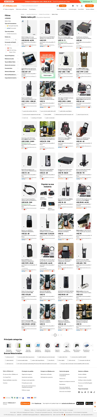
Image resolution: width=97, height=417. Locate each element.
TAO (60, 410)
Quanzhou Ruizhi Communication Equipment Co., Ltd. (66, 206)
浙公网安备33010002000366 (73, 414)
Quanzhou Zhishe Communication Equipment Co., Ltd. (29, 105)
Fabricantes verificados (46, 374)
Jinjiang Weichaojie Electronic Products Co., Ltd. (66, 105)
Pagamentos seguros (27, 374)
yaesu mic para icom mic (83, 114)
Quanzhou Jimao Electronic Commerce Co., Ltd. (29, 147)
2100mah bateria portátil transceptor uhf (64, 114)
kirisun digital (61, 360)
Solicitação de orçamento (47, 377)
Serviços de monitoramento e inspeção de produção (29, 386)
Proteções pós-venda (27, 383)
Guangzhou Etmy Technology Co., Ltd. (66, 146)
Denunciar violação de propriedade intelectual (64, 388)
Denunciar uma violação (65, 391)
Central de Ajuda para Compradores (64, 375)
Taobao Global (54, 410)
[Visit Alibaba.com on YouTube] (91, 392)
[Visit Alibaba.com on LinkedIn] (82, 392)
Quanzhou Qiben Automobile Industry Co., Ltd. (84, 76)
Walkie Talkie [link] (55, 14)
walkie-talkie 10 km (63, 357)
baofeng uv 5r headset (37, 117)
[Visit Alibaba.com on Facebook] (79, 392)
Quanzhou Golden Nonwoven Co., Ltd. (84, 146)
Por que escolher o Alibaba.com (10, 374)
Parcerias (80, 385)
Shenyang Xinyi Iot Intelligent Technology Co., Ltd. (29, 76)
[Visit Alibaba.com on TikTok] (94, 392)
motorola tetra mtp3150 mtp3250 (79, 357)
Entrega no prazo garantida (28, 380)
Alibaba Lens (11, 402)
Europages (70, 410)
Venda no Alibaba (82, 374)
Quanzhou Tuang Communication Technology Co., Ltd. (66, 76)
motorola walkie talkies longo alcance (26, 357)
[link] (95, 403)
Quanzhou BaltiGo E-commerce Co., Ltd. (47, 177)
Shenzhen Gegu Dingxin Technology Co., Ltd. (84, 206)
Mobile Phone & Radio (44, 14)
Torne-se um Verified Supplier (85, 383)
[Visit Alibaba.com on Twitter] (85, 392)
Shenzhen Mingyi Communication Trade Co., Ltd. (29, 208)
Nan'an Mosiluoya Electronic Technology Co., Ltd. (47, 105)
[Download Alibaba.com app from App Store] (80, 403)
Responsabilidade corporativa (10, 380)
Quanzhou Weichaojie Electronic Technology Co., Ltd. (29, 238)
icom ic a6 (25, 117)
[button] (57, 6)
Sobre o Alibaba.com (8, 371)
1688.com (33, 410)
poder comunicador (50, 117)
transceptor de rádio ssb (84, 360)
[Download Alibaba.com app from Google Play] (89, 403)
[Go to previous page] (52, 335)
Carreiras (5, 383)
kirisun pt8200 (48, 114)
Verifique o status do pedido (84, 380)
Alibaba (22, 14)
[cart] (77, 6)
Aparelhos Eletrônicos (32, 14)
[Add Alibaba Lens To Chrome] (25, 403)
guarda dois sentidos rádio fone (30, 111)
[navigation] (11, 175)
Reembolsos (62, 384)
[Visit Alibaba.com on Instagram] (88, 392)
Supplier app (38, 403)
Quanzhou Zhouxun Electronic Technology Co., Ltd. (47, 148)
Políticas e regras (26, 390)
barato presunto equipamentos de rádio (31, 114)
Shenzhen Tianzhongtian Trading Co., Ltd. (84, 105)
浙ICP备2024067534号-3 (87, 414)
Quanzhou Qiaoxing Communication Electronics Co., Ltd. (66, 46)
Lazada (48, 410)
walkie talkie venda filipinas (66, 111)
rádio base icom (9, 363)
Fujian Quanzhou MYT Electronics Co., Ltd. (29, 44)
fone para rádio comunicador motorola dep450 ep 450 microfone (75, 363)
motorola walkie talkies (23, 360)
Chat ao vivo (62, 378)
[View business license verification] (62, 414)
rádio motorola (72, 360)
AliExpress (26, 410)
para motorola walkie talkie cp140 (48, 111)
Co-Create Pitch (7, 377)
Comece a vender (82, 377)
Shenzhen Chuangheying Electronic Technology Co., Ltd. (66, 177)
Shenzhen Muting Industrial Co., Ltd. (84, 46)
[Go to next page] (61, 335)
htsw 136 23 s (51, 360)
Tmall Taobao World (41, 410)
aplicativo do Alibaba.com (68, 403)
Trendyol (65, 410)
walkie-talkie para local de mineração (47, 357)
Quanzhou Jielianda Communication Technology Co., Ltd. (84, 177)
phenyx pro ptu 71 (10, 357)
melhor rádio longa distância (38, 360)
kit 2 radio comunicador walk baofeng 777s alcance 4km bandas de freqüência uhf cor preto (37, 363)
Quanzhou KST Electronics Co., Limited (47, 44)
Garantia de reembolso (27, 377)
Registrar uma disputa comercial (67, 381)
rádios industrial (9, 360)
